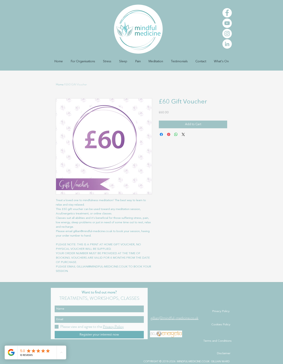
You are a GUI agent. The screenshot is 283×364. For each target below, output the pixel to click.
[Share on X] (183, 134)
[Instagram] (227, 33)
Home (59, 84)
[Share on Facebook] (161, 134)
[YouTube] (227, 23)
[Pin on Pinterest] (168, 134)
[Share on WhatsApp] (176, 134)
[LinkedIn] (227, 44)
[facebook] (227, 12)
